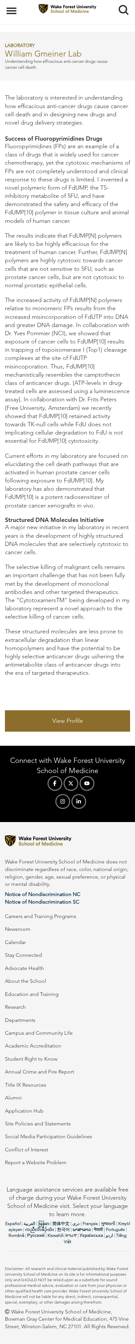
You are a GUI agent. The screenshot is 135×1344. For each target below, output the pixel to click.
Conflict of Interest (26, 1149)
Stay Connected (23, 955)
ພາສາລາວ (82, 1229)
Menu (12, 7)
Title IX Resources (25, 1085)
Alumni (13, 1098)
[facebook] (55, 783)
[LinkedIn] (78, 801)
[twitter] (71, 783)
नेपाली (98, 1229)
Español (13, 1223)
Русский (36, 1235)
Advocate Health (24, 968)
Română (16, 1235)
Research (15, 1007)
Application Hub (24, 1111)
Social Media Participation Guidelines (48, 1136)
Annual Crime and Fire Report (39, 1072)
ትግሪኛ (71, 1235)
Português (115, 1229)
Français (90, 1223)
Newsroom (17, 929)
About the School (25, 981)
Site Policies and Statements (38, 1123)
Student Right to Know (31, 1059)
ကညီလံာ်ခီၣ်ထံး (39, 1229)
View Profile (67, 720)
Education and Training (32, 994)
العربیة (29, 1223)
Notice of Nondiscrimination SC (42, 902)
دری (76, 1223)
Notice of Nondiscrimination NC (42, 894)
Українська (91, 1235)
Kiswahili (56, 1235)
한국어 (63, 1229)
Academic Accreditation (33, 1046)
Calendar (15, 942)
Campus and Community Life (39, 1033)
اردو (109, 1235)
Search (121, 4)
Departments (20, 1020)
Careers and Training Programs (40, 916)
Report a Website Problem (36, 1162)
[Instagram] (62, 801)
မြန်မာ (43, 1223)
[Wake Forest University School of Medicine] (67, 842)
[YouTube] (87, 783)
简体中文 (60, 1223)
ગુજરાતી (108, 1223)
